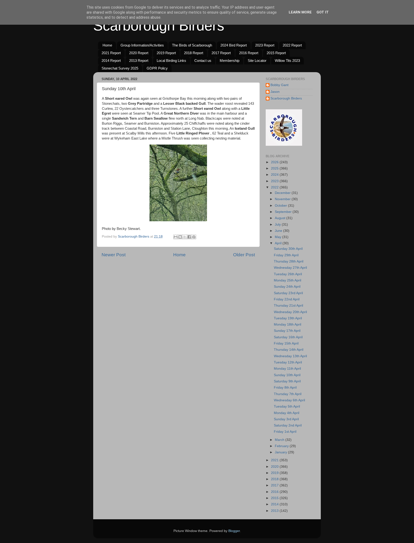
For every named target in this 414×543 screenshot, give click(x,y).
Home (107, 45)
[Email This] (175, 236)
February (282, 446)
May (278, 237)
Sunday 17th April (287, 331)
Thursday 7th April (287, 394)
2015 (275, 498)
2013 (275, 511)
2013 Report (138, 60)
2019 (275, 473)
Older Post (244, 254)
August (280, 218)
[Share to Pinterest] (193, 236)
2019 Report (166, 53)
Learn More (300, 12)
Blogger (234, 531)
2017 (275, 485)
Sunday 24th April (287, 286)
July (278, 224)
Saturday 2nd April (288, 425)
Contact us (202, 60)
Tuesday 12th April (288, 362)
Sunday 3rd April (286, 419)
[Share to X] (184, 236)
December (283, 193)
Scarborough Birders (158, 26)
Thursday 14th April (288, 349)
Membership (229, 60)
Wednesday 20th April (290, 312)
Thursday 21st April (288, 305)
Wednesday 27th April (290, 267)
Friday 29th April (286, 255)
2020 (275, 466)
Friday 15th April (286, 343)
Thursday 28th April (288, 261)
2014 (275, 504)
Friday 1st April (285, 431)
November (283, 199)
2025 (275, 168)
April (278, 243)
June (279, 231)
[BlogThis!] (180, 236)
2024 (275, 174)
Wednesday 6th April (289, 400)
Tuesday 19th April (288, 318)
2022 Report (292, 45)
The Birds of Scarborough (192, 45)
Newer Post (114, 254)
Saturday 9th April (287, 381)
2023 (275, 181)
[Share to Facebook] (189, 236)
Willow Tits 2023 (287, 60)
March (280, 440)
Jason (275, 91)
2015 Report (276, 53)
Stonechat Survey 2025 (120, 68)
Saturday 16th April (288, 337)
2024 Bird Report (233, 45)
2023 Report (264, 45)
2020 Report (138, 53)
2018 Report (193, 53)
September (284, 212)
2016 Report (248, 53)
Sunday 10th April (287, 375)
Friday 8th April (285, 387)
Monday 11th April (287, 368)
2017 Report (221, 53)
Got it (322, 12)
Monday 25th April (287, 280)
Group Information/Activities (142, 45)
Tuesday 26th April (288, 274)
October (281, 205)
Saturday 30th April (288, 249)
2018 (275, 479)
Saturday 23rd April (288, 293)
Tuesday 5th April (287, 406)
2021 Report (111, 53)
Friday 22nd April (286, 299)
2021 (275, 460)
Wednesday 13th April (290, 356)
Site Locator (257, 60)
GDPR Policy (157, 68)
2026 (275, 162)
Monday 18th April (287, 324)
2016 (275, 492)
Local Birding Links (171, 60)
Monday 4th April (286, 413)
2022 (275, 187)
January (281, 452)
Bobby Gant (279, 85)
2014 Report (111, 60)
